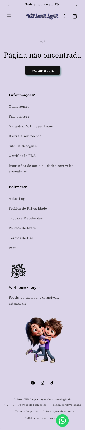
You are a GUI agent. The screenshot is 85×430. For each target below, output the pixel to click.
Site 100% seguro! (23, 145)
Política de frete (35, 418)
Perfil (13, 247)
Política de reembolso (32, 405)
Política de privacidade (66, 405)
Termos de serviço (27, 411)
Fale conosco (19, 116)
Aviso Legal (18, 198)
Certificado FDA (22, 155)
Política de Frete (22, 227)
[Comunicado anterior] (8, 5)
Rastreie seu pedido (25, 136)
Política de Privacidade (28, 208)
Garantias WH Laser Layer (31, 126)
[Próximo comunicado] (77, 5)
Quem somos (19, 106)
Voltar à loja (42, 70)
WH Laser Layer (35, 399)
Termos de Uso (21, 237)
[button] (9, 16)
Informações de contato (58, 411)
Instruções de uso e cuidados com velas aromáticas (41, 168)
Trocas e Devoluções (25, 218)
